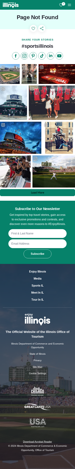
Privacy (37, 360)
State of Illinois (37, 353)
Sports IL (38, 285)
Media (38, 278)
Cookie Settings (37, 373)
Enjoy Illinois (37, 271)
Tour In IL (37, 299)
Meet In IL (37, 292)
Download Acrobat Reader (37, 441)
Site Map (37, 366)
